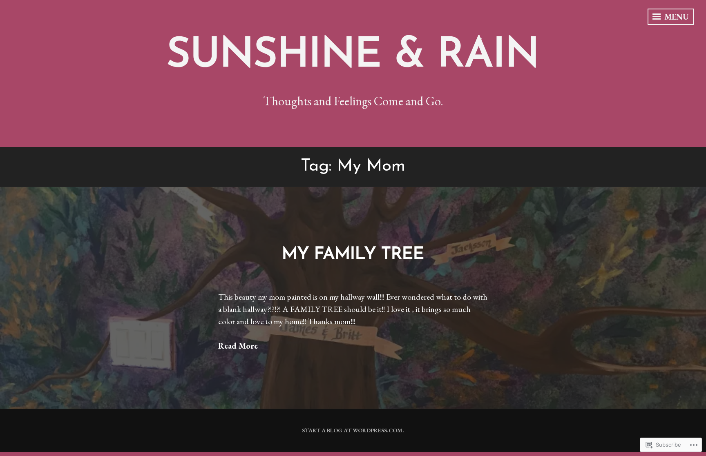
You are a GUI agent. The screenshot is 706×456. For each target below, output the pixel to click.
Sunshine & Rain (353, 56)
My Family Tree (353, 254)
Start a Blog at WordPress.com (352, 430)
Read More (238, 345)
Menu (675, 16)
